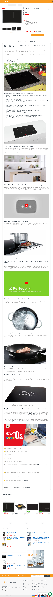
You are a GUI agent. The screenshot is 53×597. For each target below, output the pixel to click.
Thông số (25, 41)
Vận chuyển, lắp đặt (35, 586)
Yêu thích (42, 587)
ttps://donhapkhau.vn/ (24, 480)
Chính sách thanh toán (36, 583)
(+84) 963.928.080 (32, 413)
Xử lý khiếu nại (34, 587)
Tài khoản (42, 583)
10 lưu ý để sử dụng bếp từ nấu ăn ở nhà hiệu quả (18, 258)
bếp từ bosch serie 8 (29, 487)
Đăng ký (47, 575)
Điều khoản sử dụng (35, 590)
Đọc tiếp (25, 514)
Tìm (47, 1)
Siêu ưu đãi (25, 589)
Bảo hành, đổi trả (35, 584)
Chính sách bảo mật (35, 589)
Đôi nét (24, 583)
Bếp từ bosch (27, 464)
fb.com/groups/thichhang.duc (11, 473)
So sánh (32, 17)
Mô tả (19, 41)
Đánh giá (32, 41)
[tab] (19, 42)
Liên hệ (24, 586)
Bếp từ (24, 7)
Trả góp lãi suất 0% (16, 420)
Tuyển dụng (25, 587)
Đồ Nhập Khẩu (39, 464)
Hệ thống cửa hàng (26, 584)
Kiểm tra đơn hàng (44, 584)
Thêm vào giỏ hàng (13, 514)
